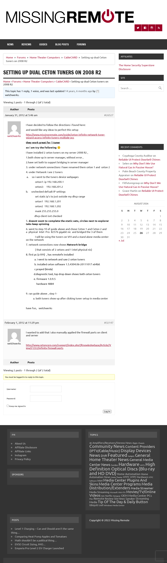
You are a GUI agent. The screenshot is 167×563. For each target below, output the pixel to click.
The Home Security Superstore (136, 65)
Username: (11, 389)
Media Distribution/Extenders (120, 486)
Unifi (101, 505)
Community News (107, 446)
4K (90, 443)
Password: (11, 398)
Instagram (20, 455)
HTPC (126, 476)
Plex (91, 498)
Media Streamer (142, 488)
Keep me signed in (17, 406)
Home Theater (116, 477)
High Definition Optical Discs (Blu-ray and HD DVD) (122, 469)
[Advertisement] (141, 119)
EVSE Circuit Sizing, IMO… (30, 544)
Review (109, 498)
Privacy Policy (23, 459)
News (10, 44)
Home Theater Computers (38, 81)
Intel (100, 480)
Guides (43, 44)
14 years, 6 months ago (78, 91)
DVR (104, 455)
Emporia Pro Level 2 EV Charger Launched (39, 548)
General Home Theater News (119, 457)
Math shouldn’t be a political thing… (36, 540)
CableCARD (62, 81)
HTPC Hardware (139, 476)
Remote (99, 498)
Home (6, 81)
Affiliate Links (23, 451)
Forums (81, 44)
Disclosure (125, 69)
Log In (107, 411)
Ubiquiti (93, 505)
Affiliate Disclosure (26, 447)
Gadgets (131, 456)
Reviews (26, 44)
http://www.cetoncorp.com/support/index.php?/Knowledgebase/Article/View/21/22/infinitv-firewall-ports (68, 346)
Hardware (129, 464)
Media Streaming (99, 492)
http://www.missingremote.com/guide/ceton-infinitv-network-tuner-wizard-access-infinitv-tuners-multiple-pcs (65, 136)
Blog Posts (62, 44)
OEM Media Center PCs (136, 495)
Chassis (141, 443)
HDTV (142, 465)
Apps (134, 442)
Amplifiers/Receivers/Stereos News (112, 442)
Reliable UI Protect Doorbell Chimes (139, 159)
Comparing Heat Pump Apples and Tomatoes (41, 536)
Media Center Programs (120, 484)
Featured (117, 455)
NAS (103, 496)
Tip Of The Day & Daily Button (123, 501)
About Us (20, 443)
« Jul (121, 240)
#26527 (108, 115)
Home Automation (128, 474)
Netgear (117, 496)
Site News (119, 498)
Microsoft (114, 492)
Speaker (130, 498)
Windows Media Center (114, 505)
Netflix (108, 495)
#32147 (108, 322)
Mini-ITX (122, 492)
